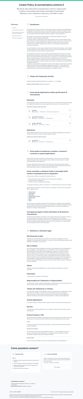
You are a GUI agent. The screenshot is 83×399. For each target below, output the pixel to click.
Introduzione (14, 27)
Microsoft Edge (32, 197)
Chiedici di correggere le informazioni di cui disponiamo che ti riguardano (26, 363)
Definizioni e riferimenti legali (17, 38)
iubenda (65, 394)
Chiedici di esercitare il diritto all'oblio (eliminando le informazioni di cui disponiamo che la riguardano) (26, 366)
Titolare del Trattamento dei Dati (17, 30)
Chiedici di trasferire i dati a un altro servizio (21, 368)
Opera (30, 200)
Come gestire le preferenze (17, 35)
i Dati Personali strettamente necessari (27, 396)
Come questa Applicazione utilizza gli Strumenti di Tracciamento (18, 33)
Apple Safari (31, 194)
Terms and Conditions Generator (48, 397)
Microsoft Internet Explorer (34, 196)
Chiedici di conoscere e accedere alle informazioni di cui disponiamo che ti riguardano (26, 361)
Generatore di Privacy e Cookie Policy (66, 391)
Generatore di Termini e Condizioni (56, 394)
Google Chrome (32, 192)
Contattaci (58, 367)
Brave (30, 199)
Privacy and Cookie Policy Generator (32, 397)
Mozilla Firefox (32, 193)
